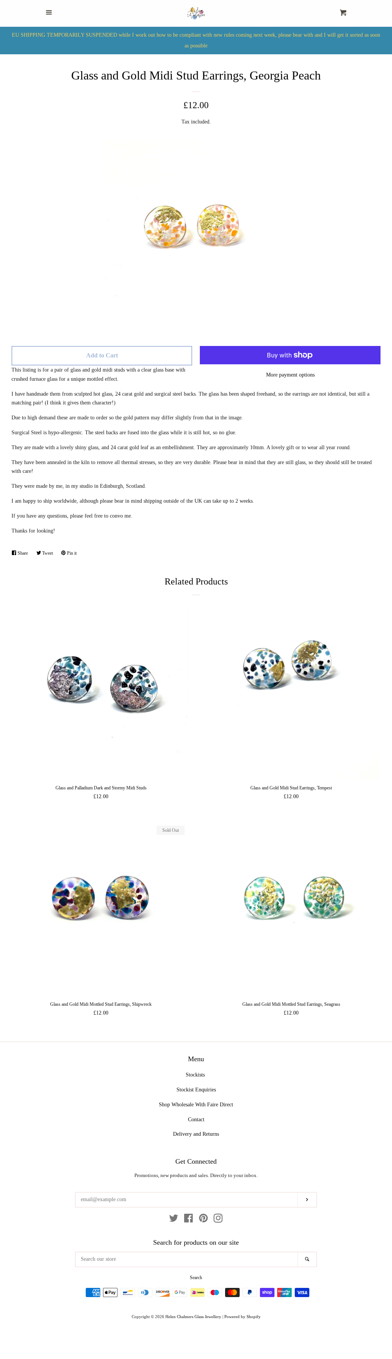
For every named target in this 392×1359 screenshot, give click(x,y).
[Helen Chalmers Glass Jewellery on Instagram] (218, 1220)
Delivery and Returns (196, 1134)
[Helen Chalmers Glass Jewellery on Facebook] (188, 1220)
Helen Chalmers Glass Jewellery (193, 1316)
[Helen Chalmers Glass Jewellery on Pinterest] (203, 1220)
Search (196, 1277)
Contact (196, 1119)
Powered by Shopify (242, 1316)
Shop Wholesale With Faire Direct (196, 1104)
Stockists (195, 1075)
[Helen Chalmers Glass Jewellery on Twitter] (173, 1220)
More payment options (290, 375)
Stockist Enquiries (196, 1090)
